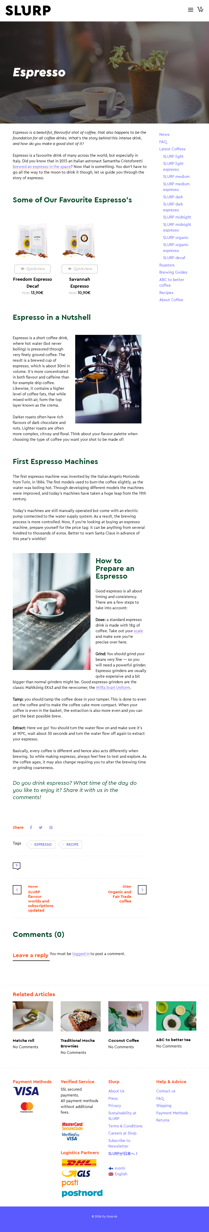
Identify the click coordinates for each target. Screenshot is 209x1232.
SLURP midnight (177, 217)
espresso (43, 844)
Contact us (165, 1091)
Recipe (73, 844)
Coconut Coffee (123, 1041)
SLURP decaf (174, 258)
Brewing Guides (173, 272)
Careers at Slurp (122, 1133)
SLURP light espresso (173, 167)
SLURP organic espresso (176, 248)
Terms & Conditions (125, 1126)
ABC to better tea (173, 1040)
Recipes (166, 293)
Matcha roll (23, 1041)
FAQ (163, 142)
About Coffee (171, 300)
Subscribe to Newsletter (119, 1144)
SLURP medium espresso (176, 187)
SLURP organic (176, 238)
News (164, 135)
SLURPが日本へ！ (123, 1154)
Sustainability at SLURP (122, 1116)
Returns (162, 1120)
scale (138, 631)
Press (113, 1099)
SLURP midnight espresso (177, 228)
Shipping (164, 1106)
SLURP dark (173, 197)
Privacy (114, 1106)
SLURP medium (176, 177)
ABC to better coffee (171, 283)
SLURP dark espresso (173, 207)
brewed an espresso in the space (42, 167)
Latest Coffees (172, 149)
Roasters (167, 265)
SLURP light (173, 156)
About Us (116, 1091)
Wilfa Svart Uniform (113, 688)
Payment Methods (172, 1113)
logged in (80, 954)
